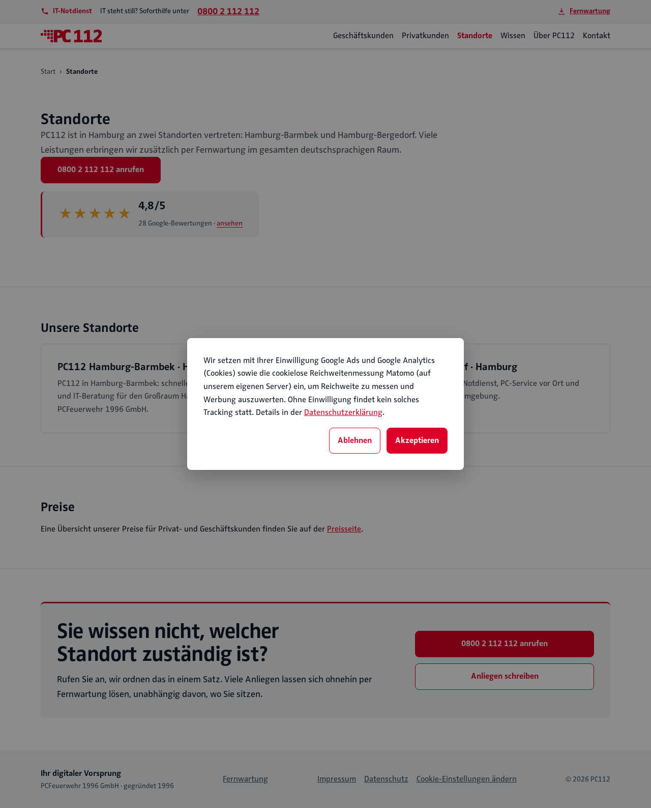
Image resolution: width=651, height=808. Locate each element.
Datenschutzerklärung (343, 412)
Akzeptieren (417, 440)
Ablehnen (355, 440)
